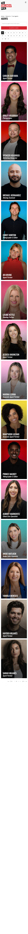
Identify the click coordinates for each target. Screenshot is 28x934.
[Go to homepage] (7, 6)
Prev (11, 681)
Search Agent (14, 28)
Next (23, 681)
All (2, 33)
